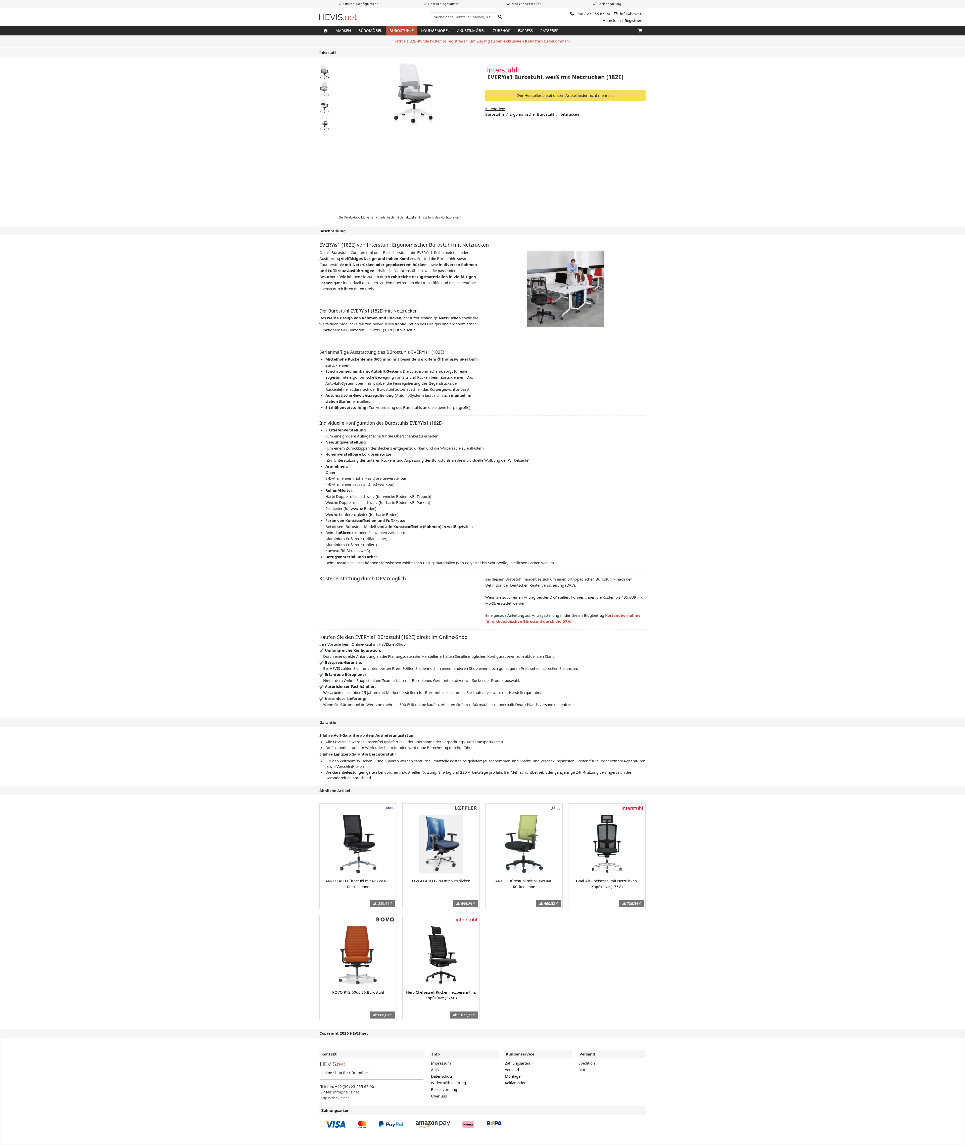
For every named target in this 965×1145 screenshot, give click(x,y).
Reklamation (515, 1082)
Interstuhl (327, 52)
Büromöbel (370, 30)
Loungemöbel (435, 30)
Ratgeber (549, 30)
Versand (512, 1069)
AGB (435, 1069)
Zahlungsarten (517, 1063)
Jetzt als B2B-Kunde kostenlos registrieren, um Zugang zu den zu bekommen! (482, 40)
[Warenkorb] (640, 30)
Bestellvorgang (444, 1089)
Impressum (441, 1063)
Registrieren (635, 20)
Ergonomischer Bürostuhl (532, 114)
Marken (343, 30)
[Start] (325, 30)
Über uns (439, 1095)
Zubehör (501, 30)
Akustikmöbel (471, 30)
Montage (512, 1076)
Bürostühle (402, 30)
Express (525, 30)
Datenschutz (441, 1076)
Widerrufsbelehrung (448, 1082)
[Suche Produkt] (500, 16)
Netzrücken (569, 114)
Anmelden (612, 20)
